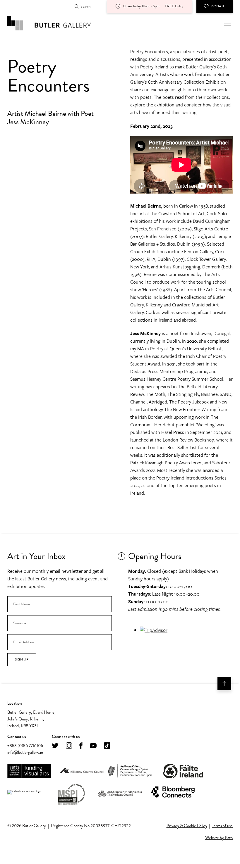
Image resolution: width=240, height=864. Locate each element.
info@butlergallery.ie (25, 752)
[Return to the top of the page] (224, 683)
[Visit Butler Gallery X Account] (55, 746)
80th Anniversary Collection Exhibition (187, 81)
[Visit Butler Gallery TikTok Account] (107, 746)
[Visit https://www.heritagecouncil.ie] (120, 792)
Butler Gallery (55, 23)
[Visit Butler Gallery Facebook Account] (81, 746)
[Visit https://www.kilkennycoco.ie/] (82, 771)
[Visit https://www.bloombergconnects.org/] (173, 792)
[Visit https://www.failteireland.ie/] (183, 771)
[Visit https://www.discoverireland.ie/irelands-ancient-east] (24, 792)
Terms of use (222, 825)
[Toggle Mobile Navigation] (227, 23)
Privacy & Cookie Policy (187, 825)
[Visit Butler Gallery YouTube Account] (93, 746)
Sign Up (21, 659)
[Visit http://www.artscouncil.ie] (29, 771)
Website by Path (219, 837)
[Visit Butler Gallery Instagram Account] (69, 746)
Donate (218, 6)
